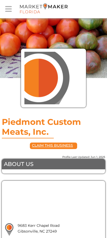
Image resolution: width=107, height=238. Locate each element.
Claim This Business (52, 145)
